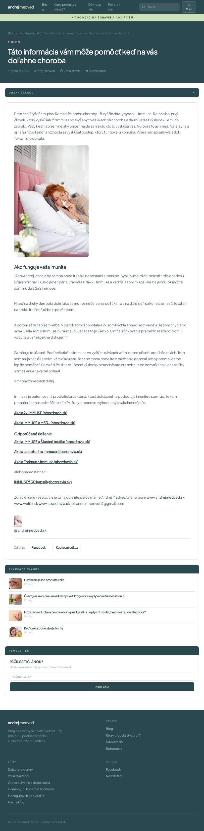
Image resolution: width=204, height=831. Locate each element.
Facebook (39, 547)
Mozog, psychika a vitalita (26, 796)
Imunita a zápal (29, 33)
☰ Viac (189, 7)
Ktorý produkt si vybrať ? (65, 6)
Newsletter (114, 776)
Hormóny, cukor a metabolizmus (31, 789)
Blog (44, 6)
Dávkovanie (94, 6)
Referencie (114, 6)
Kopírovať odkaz (67, 547)
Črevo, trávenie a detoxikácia (29, 783)
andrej (21, 6)
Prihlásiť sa (102, 687)
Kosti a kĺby (16, 802)
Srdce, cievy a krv (20, 769)
